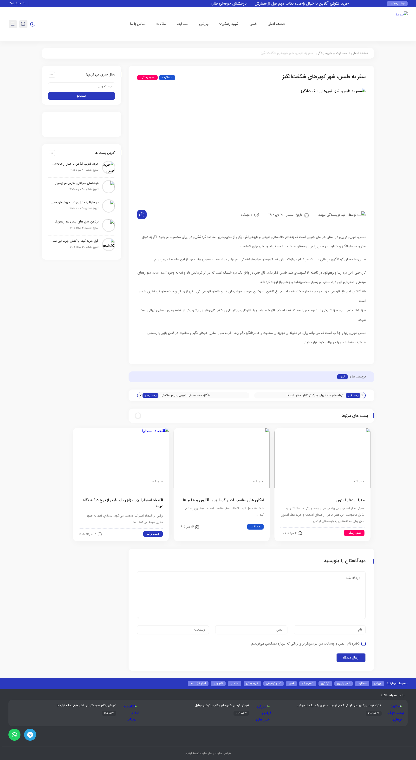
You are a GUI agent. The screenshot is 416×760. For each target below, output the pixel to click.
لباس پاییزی (343, 683)
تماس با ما (137, 24)
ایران (342, 377)
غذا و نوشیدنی (273, 683)
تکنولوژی (218, 683)
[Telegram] (30, 735)
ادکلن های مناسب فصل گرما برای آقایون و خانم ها (223, 500)
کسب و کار (153, 533)
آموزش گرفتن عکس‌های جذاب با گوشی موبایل (222, 705)
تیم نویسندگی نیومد (331, 215)
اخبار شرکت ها (198, 683)
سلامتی (235, 683)
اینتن (188, 753)
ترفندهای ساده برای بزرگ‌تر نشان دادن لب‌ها (315, 395)
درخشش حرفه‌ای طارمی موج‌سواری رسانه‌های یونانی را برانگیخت (74, 183)
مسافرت (182, 24)
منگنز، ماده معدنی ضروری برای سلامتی (185, 395)
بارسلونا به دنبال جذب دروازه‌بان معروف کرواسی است (74, 202)
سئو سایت (205, 753)
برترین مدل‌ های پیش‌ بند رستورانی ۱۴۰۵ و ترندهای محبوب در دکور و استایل (74, 221)
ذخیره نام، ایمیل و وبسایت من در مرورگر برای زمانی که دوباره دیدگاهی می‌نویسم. (305, 644)
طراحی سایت (222, 753)
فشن (253, 24)
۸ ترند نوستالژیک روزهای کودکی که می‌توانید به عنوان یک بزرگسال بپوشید (339, 705)
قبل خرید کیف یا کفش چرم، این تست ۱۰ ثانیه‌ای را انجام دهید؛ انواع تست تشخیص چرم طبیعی (74, 241)
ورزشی (203, 24)
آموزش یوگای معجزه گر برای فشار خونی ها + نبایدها (86, 705)
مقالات (161, 24)
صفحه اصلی (276, 24)
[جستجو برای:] (81, 86)
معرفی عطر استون (350, 500)
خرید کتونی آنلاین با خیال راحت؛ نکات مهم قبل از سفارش (312, 3)
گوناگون (325, 683)
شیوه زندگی (230, 24)
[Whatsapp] (14, 735)
